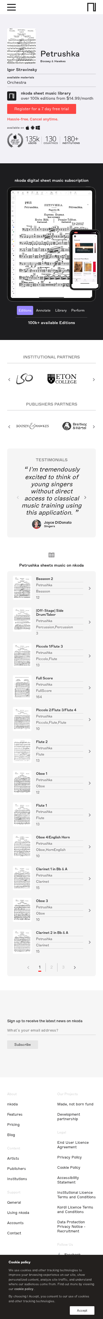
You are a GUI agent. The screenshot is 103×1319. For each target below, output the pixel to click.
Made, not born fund (75, 1104)
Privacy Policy (69, 1157)
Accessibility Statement (68, 1180)
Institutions (17, 1179)
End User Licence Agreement (73, 1144)
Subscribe (22, 1045)
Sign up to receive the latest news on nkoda (44, 1021)
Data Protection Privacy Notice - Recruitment (71, 1227)
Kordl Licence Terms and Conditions (75, 1209)
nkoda (12, 1104)
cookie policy (23, 1289)
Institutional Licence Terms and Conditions (76, 1194)
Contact (14, 1233)
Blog (11, 1135)
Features (15, 1114)
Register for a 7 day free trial (41, 109)
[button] (9, 379)
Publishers (16, 1168)
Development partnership (68, 1116)
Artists (13, 1158)
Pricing (13, 1124)
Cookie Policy (68, 1167)
